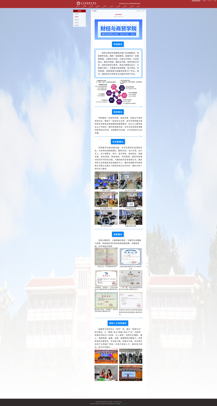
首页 (140, 10)
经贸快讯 (76, 16)
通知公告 (76, 22)
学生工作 (111, 7)
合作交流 (132, 7)
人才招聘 (214, 0)
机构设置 (98, 7)
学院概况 (84, 7)
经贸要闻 (76, 13)
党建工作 (125, 7)
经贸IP (138, 7)
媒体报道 (76, 25)
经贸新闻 (91, 7)
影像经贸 (76, 19)
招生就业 (118, 7)
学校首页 (77, 7)
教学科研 (104, 7)
